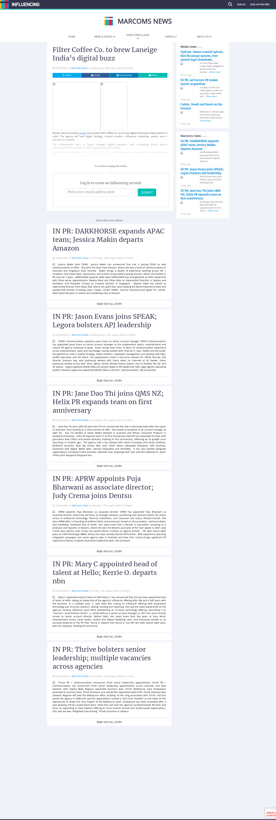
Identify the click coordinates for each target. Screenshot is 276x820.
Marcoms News (79, 68)
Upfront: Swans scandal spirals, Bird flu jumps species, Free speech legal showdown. (202, 55)
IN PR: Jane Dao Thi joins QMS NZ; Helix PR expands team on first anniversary (200, 194)
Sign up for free (260, 4)
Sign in (241, 4)
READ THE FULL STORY (109, 303)
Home (71, 36)
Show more (214, 72)
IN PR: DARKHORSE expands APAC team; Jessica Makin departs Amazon (199, 145)
